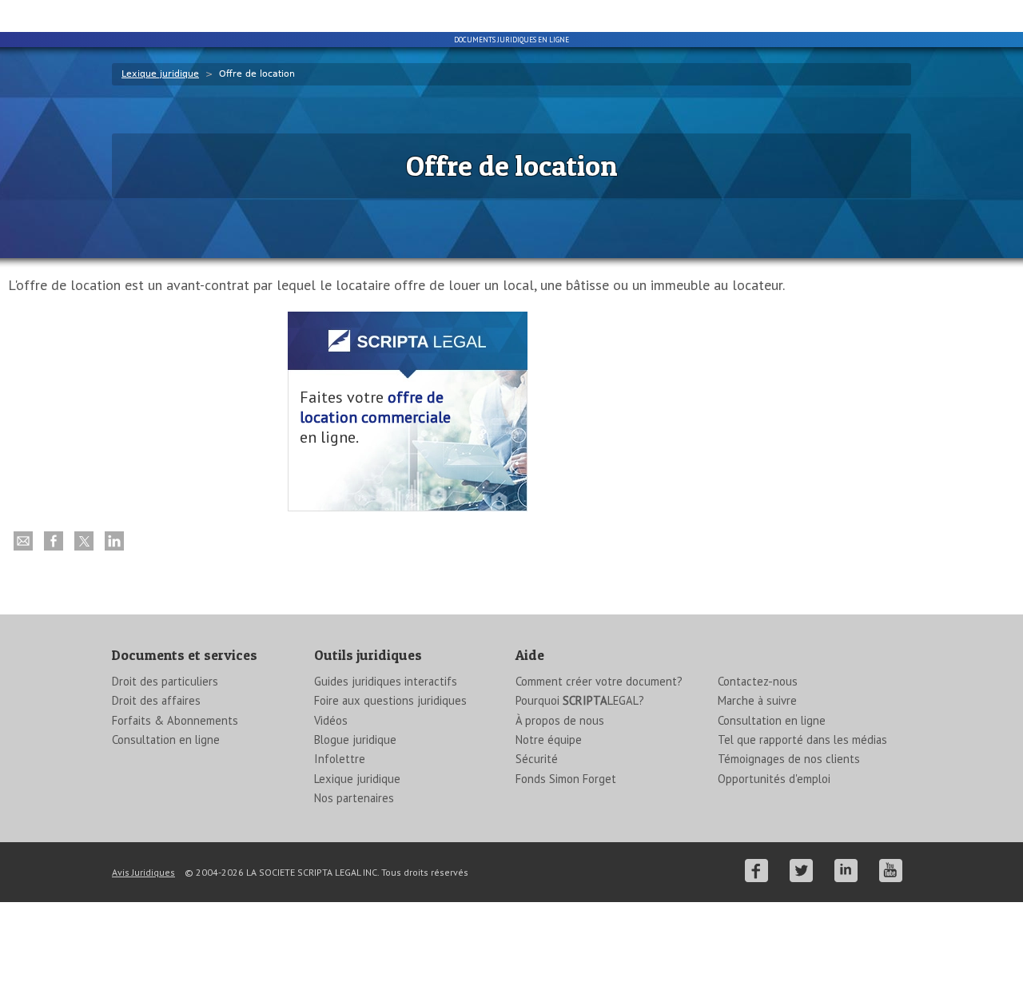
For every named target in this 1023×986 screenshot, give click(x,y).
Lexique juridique (160, 74)
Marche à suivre (757, 700)
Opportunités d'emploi (774, 778)
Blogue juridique (355, 739)
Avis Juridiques (143, 872)
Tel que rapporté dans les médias (802, 739)
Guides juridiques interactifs (385, 681)
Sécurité (536, 758)
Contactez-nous (758, 681)
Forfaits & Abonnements (175, 720)
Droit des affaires (156, 700)
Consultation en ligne (166, 739)
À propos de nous (559, 720)
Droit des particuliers (165, 681)
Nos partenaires (354, 797)
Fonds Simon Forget (565, 778)
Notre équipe (548, 739)
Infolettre (339, 758)
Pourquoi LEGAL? (579, 700)
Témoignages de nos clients (789, 758)
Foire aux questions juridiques (390, 700)
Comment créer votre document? (599, 681)
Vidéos (331, 720)
